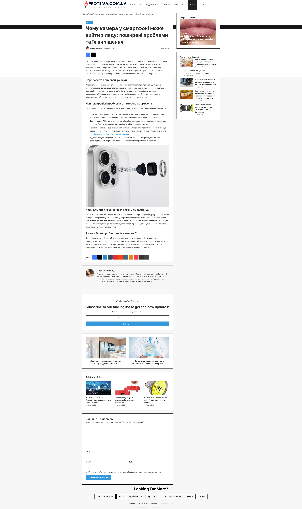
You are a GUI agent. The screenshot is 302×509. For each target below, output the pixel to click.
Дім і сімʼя (166, 5)
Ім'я (88, 452)
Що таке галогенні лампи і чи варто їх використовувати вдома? (155, 400)
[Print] (146, 257)
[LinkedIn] (105, 257)
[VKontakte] (125, 257)
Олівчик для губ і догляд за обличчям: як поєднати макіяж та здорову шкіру (197, 39)
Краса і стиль (180, 5)
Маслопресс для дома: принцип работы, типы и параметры (124, 400)
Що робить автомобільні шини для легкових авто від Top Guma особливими (205, 82)
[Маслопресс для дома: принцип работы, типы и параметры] (127, 388)
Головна (135, 507)
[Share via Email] (141, 257)
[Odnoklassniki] (131, 257)
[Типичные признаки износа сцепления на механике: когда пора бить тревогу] (186, 108)
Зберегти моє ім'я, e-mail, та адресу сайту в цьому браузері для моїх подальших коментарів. (124, 472)
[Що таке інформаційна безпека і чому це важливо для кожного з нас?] (98, 388)
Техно (192, 5)
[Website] (98, 285)
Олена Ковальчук (96, 48)
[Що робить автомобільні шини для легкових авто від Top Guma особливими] (186, 82)
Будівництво (152, 5)
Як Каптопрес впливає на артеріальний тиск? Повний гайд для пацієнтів (205, 61)
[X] (93, 55)
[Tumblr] (110, 257)
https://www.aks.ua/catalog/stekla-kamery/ (110, 134)
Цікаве (202, 5)
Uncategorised (105, 496)
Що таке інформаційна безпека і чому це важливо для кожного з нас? (98, 400)
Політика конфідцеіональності (150, 507)
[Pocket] (136, 257)
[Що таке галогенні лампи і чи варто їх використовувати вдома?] (156, 388)
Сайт (131, 462)
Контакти (166, 507)
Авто (140, 5)
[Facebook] (88, 55)
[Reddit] (120, 257)
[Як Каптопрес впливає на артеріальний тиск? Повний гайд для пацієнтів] (186, 62)
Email (88, 462)
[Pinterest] (115, 257)
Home (132, 5)
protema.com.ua (167, 503)
